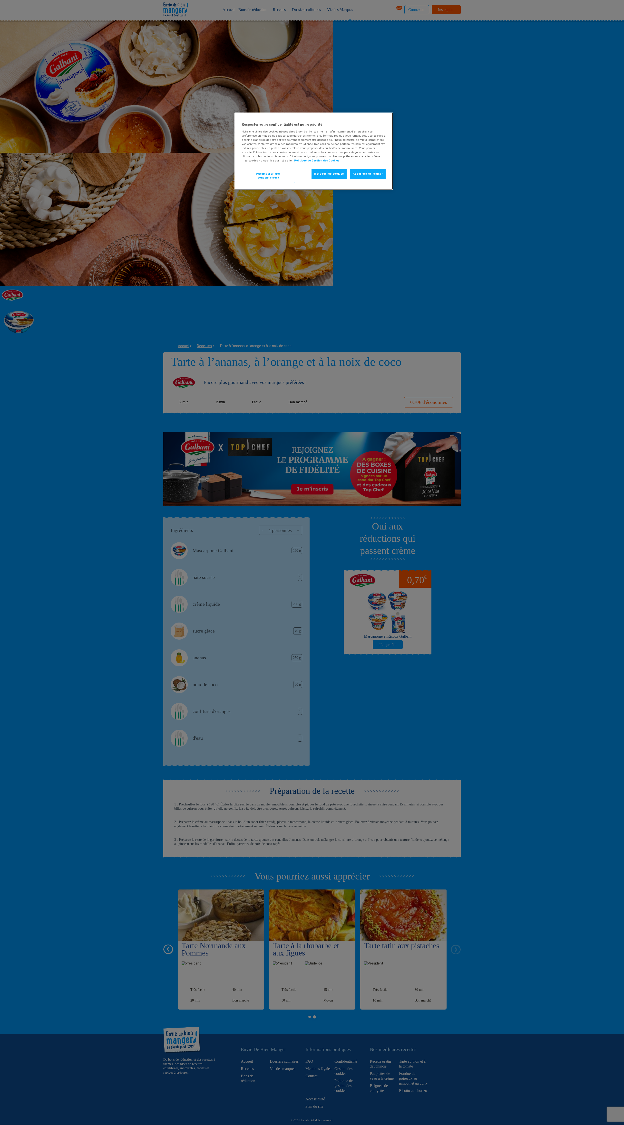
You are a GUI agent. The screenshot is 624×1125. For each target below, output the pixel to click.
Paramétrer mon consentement (268, 175)
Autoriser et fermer (368, 173)
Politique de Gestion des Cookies (316, 160)
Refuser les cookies (329, 173)
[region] (313, 151)
